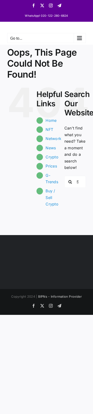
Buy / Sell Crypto (52, 197)
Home (51, 120)
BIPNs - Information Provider (60, 296)
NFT (49, 129)
